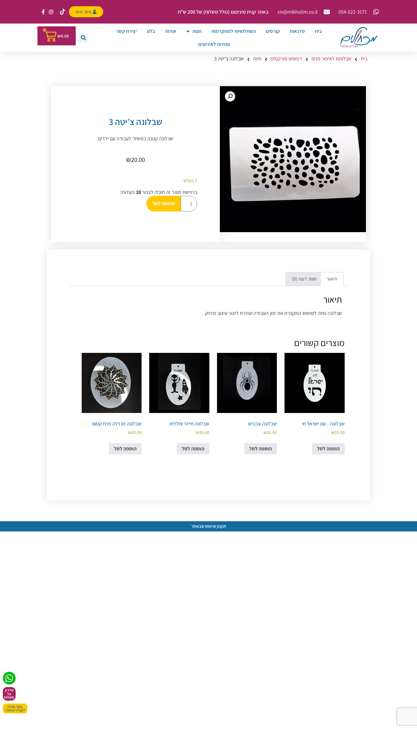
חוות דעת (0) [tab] (304, 279)
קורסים (273, 31)
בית (318, 31)
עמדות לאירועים (214, 44)
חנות (196, 31)
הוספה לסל (163, 203)
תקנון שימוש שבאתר (208, 526)
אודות (170, 31)
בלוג (151, 31)
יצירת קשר (126, 31)
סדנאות (297, 31)
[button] (83, 38)
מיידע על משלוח (9, 694)
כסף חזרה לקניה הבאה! (15, 708)
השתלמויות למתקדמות (233, 31)
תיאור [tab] (332, 279)
